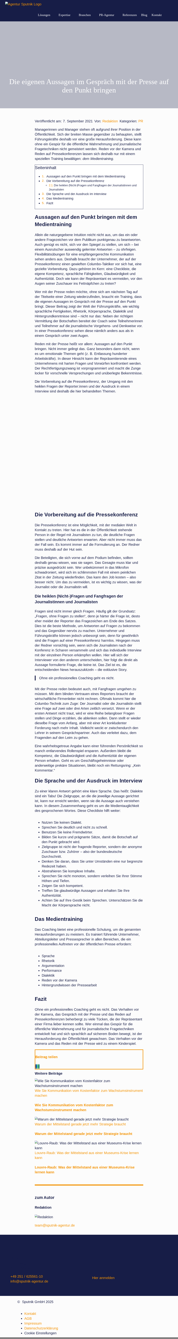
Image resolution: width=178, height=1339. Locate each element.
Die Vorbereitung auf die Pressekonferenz (75, 181)
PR (140, 121)
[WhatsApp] (37, 1066)
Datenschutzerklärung (41, 1328)
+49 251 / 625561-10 (26, 1276)
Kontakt (30, 1314)
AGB (28, 1318)
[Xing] (38, 1066)
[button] (167, 14)
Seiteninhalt (45, 167)
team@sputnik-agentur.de (55, 1225)
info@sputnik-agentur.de (29, 1281)
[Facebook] (35, 1066)
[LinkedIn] (36, 1066)
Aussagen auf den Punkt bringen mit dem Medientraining (85, 176)
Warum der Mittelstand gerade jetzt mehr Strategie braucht (80, 1124)
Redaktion (110, 121)
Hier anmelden (103, 1278)
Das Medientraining (59, 198)
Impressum (33, 1323)
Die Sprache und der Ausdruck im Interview (76, 194)
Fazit (49, 203)
